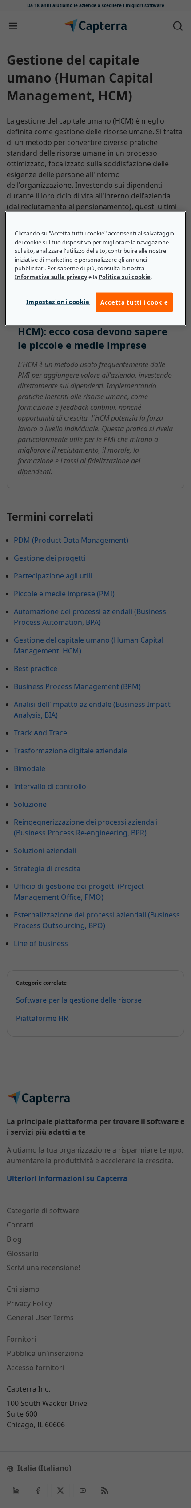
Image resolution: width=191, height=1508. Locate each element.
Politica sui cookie (125, 277)
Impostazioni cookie (58, 302)
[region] (96, 268)
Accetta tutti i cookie (134, 302)
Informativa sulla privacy (51, 277)
